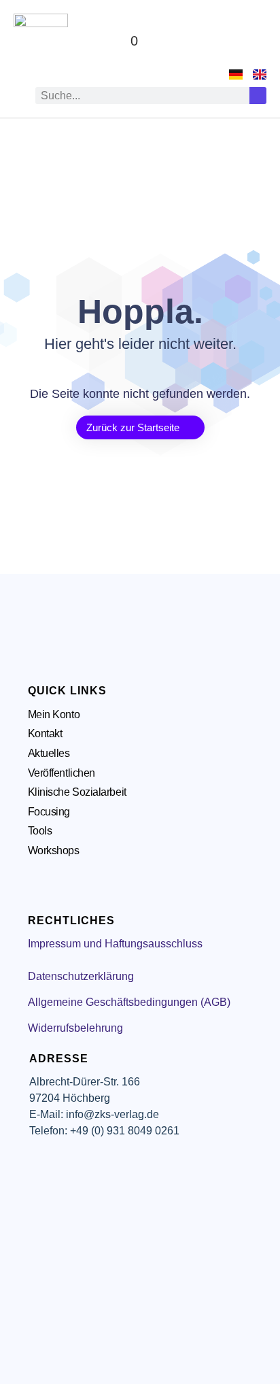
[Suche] (257, 95)
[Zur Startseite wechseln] (41, 41)
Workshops (54, 850)
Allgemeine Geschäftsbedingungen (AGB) (129, 1002)
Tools (40, 831)
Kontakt (45, 733)
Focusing (49, 811)
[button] (253, 41)
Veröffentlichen (61, 773)
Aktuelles (49, 753)
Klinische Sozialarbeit (77, 792)
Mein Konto (54, 714)
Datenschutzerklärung (81, 976)
